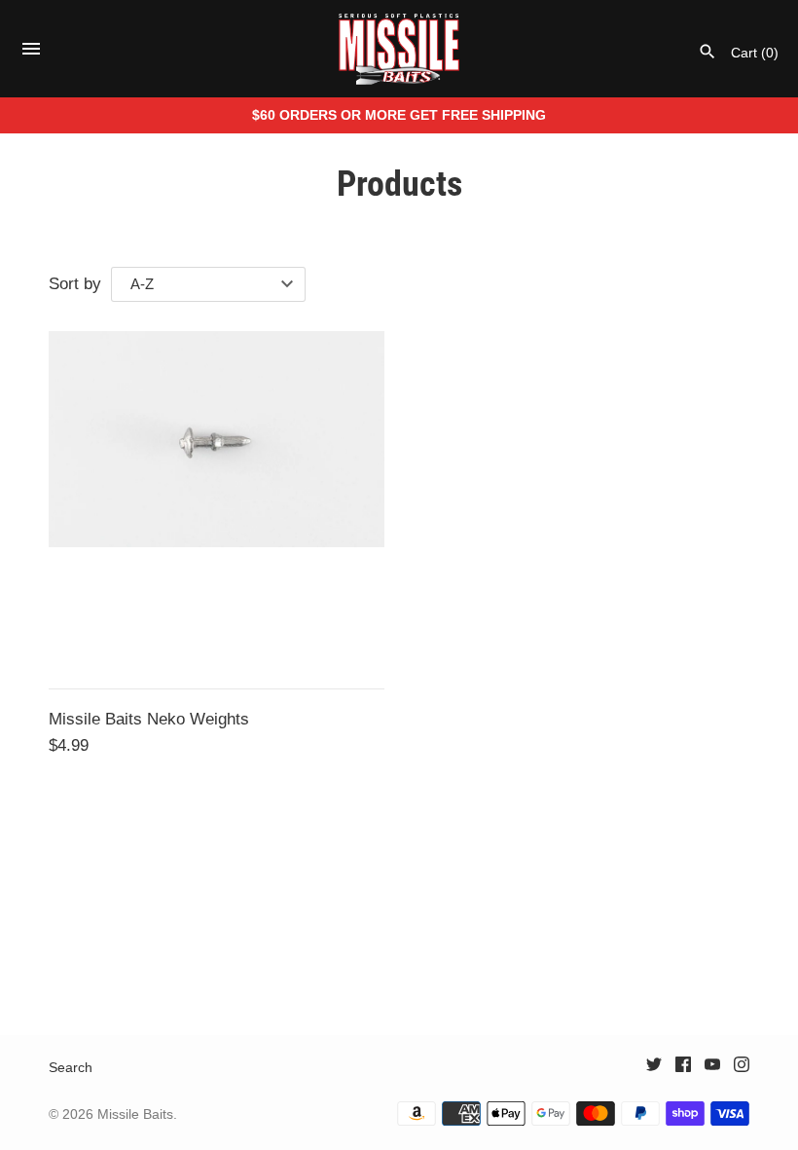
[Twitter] (654, 1068)
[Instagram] (741, 1068)
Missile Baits (135, 1114)
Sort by (75, 284)
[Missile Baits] (399, 49)
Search (70, 1067)
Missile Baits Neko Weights (149, 719)
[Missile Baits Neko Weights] (216, 499)
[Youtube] (712, 1068)
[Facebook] (683, 1068)
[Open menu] (31, 54)
